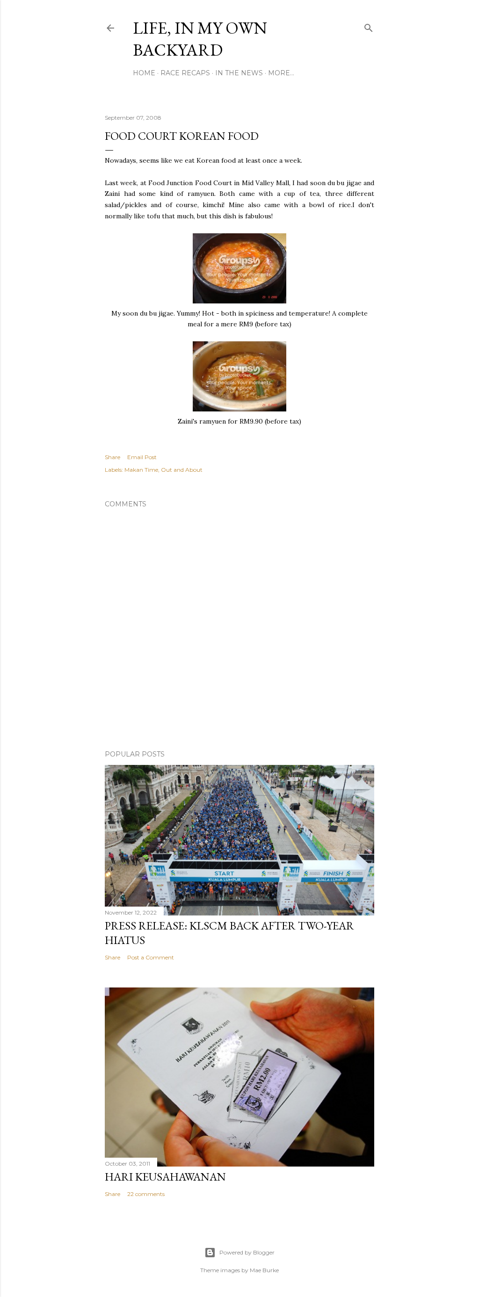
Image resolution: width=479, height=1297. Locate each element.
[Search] (368, 26)
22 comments (146, 1193)
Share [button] (112, 457)
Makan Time (141, 469)
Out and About (182, 469)
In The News (239, 73)
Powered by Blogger (247, 1252)
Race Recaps (185, 73)
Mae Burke (264, 1270)
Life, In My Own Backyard (200, 39)
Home (144, 73)
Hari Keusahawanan (165, 1176)
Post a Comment (150, 957)
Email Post (142, 457)
